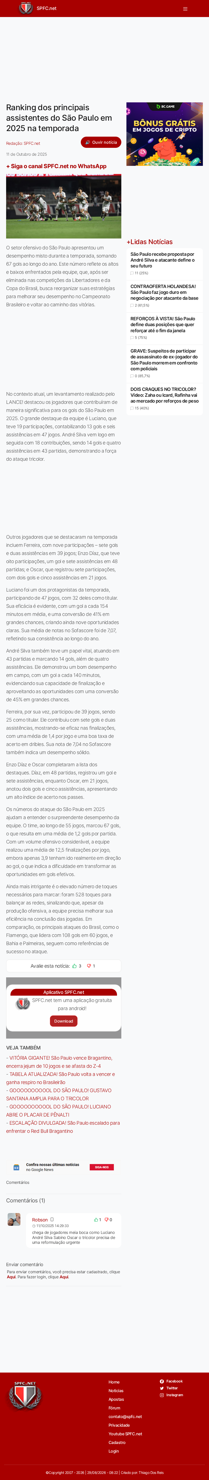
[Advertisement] (104, 56)
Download (63, 1021)
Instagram (174, 1395)
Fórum (114, 1407)
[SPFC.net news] (63, 1167)
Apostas (116, 1399)
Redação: (23, 143)
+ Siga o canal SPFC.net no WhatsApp (56, 166)
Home (114, 1381)
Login (114, 1451)
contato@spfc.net (125, 1416)
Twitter (172, 1388)
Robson (40, 1219)
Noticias (116, 1390)
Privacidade (119, 1425)
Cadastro (117, 1442)
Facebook (174, 1381)
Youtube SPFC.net (125, 1433)
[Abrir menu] (185, 8)
